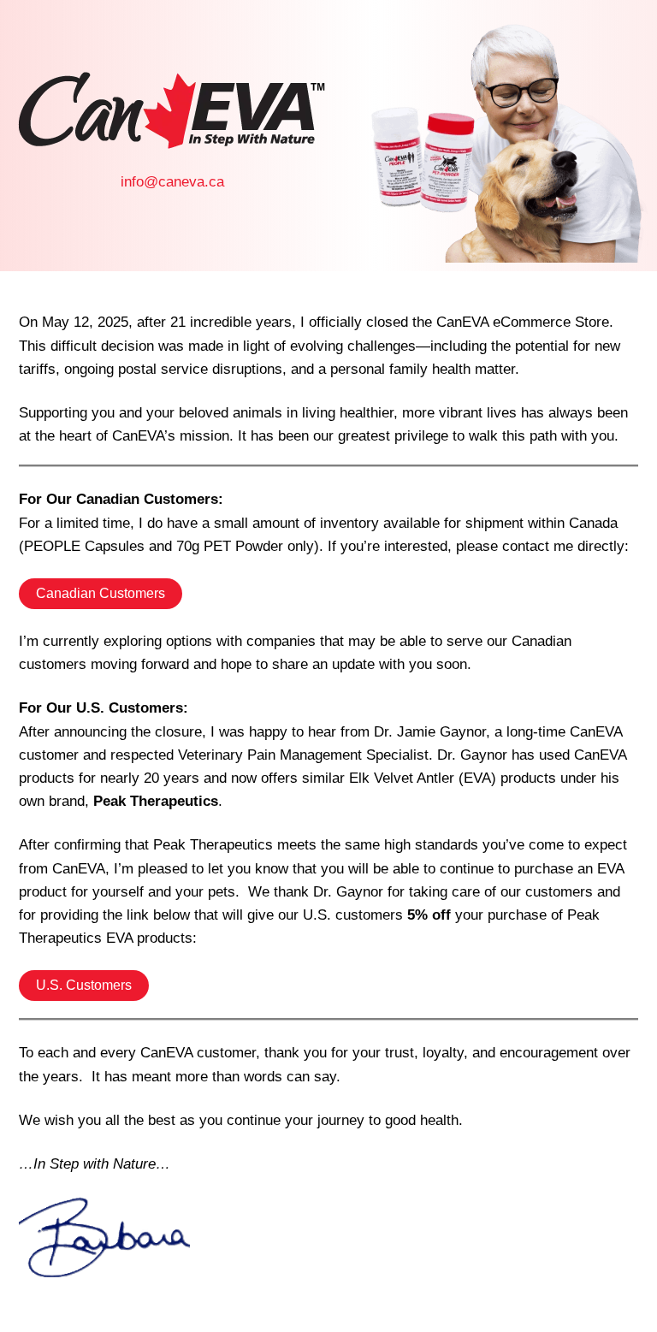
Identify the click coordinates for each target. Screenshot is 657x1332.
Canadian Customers (100, 593)
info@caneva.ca (172, 182)
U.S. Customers (84, 985)
